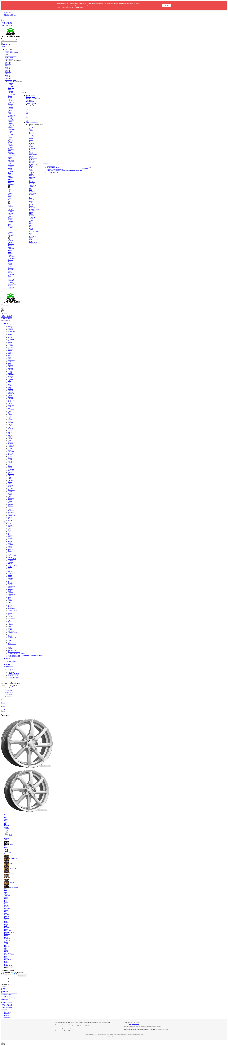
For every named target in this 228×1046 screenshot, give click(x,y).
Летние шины (9, 59)
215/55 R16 (8, 72)
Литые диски (30, 101)
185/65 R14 (8, 64)
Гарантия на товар (6, 996)
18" (27, 114)
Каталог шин (8, 51)
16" (27, 111)
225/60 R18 (8, 75)
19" (27, 116)
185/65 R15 (8, 65)
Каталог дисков (30, 97)
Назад (9, 325)
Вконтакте (9, 692)
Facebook (9, 690)
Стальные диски (31, 103)
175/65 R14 (8, 62)
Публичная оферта (6, 1002)
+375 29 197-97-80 (6, 23)
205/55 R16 (8, 70)
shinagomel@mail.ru (8, 687)
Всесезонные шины (10, 56)
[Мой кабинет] (2, 307)
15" (27, 109)
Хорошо (166, 5)
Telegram (9, 697)
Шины (10, 326)
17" (27, 113)
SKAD (3, 814)
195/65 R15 (8, 68)
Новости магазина (21, 974)
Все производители (10, 80)
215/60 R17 (8, 73)
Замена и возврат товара (8, 998)
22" (27, 121)
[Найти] (1, 42)
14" (27, 108)
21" (27, 119)
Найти (3, 1044)
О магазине (4, 999)
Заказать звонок (5, 320)
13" (27, 106)
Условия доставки (6, 994)
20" (27, 117)
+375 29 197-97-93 (6, 22)
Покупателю (4, 991)
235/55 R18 (8, 78)
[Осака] (27, 767)
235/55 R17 (8, 76)
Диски (10, 525)
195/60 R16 (8, 67)
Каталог (3, 986)
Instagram (9, 694)
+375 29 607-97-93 (6, 25)
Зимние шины (9, 57)
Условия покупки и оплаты (9, 993)
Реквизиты (4, 1001)
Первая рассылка (8, 974)
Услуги (10, 648)
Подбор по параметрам (12, 52)
